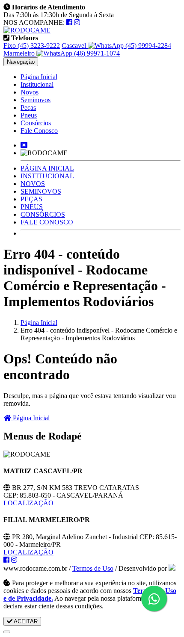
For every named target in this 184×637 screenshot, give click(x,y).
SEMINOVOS (41, 191)
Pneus (29, 115)
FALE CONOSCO (47, 222)
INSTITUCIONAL (47, 176)
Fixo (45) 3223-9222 (31, 45)
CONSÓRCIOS (43, 214)
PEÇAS (31, 199)
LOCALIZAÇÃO (28, 503)
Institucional (37, 84)
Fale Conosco (39, 130)
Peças (28, 107)
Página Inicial (39, 76)
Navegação (21, 62)
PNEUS (32, 206)
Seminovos (35, 99)
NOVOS (33, 183)
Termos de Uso (92, 568)
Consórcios (36, 123)
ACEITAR (25, 621)
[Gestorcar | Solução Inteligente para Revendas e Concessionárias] (172, 568)
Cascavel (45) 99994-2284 (116, 45)
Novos (30, 92)
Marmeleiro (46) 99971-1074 (61, 53)
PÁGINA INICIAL (47, 168)
